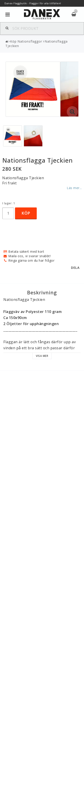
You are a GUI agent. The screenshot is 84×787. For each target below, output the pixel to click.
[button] (72, 111)
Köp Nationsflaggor (26, 41)
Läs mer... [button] (74, 188)
